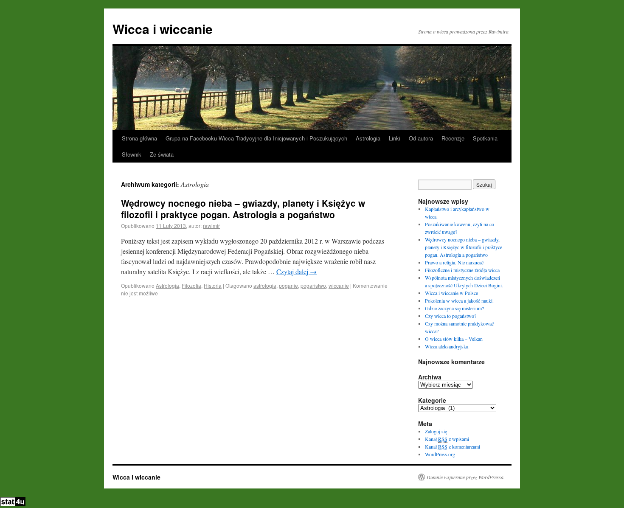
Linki (394, 138)
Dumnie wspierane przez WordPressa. (466, 477)
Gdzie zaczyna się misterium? (454, 308)
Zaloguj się (436, 431)
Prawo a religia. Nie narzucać (454, 262)
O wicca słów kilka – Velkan (454, 338)
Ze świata (162, 154)
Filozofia (191, 285)
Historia (213, 285)
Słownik (131, 154)
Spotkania (485, 138)
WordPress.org (440, 454)
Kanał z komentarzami (452, 446)
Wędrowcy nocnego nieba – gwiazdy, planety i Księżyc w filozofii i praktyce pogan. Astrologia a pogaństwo (243, 208)
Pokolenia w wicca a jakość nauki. (459, 300)
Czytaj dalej (296, 271)
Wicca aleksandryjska (446, 346)
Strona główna (139, 138)
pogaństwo (313, 285)
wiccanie (339, 285)
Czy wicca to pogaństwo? (450, 315)
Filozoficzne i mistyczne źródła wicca (462, 270)
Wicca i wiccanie (162, 29)
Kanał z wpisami (447, 438)
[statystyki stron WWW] (12, 504)
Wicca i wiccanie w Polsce (451, 292)
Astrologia (368, 138)
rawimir (211, 225)
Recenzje (452, 138)
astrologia (264, 285)
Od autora (421, 138)
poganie (288, 285)
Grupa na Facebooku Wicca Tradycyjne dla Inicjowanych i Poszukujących (256, 138)
